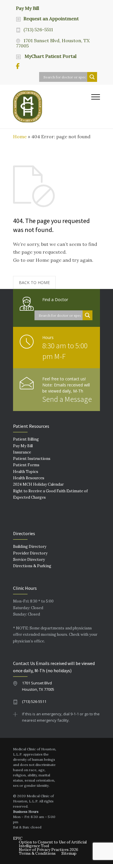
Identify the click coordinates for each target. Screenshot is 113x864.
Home (20, 136)
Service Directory (29, 559)
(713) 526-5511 (38, 29)
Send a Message (67, 399)
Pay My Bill (27, 7)
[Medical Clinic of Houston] (52, 106)
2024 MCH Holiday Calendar (38, 484)
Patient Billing (26, 439)
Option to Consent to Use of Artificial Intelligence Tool (53, 844)
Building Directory (29, 546)
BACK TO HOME (34, 282)
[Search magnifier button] (92, 77)
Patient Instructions (31, 458)
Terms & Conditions (37, 853)
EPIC (17, 838)
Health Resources (28, 478)
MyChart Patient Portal (49, 56)
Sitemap (68, 853)
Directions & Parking (32, 565)
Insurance (22, 452)
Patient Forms (26, 465)
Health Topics (25, 471)
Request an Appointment (51, 18)
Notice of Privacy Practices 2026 (48, 849)
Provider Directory (30, 553)
